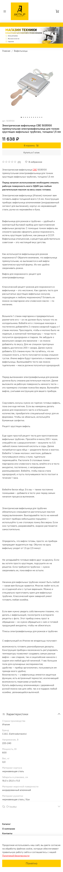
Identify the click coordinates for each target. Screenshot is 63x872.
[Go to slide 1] (21, 117)
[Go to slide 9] (37, 117)
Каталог (6, 823)
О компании (8, 828)
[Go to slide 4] (27, 117)
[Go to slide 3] (25, 117)
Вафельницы (21, 50)
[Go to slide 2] (23, 117)
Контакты (7, 833)
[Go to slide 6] (31, 117)
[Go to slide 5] (29, 117)
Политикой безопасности (15, 855)
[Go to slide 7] (33, 117)
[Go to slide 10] (39, 117)
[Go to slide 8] (35, 117)
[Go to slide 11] (41, 117)
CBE (35, 169)
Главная (6, 50)
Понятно (31, 863)
